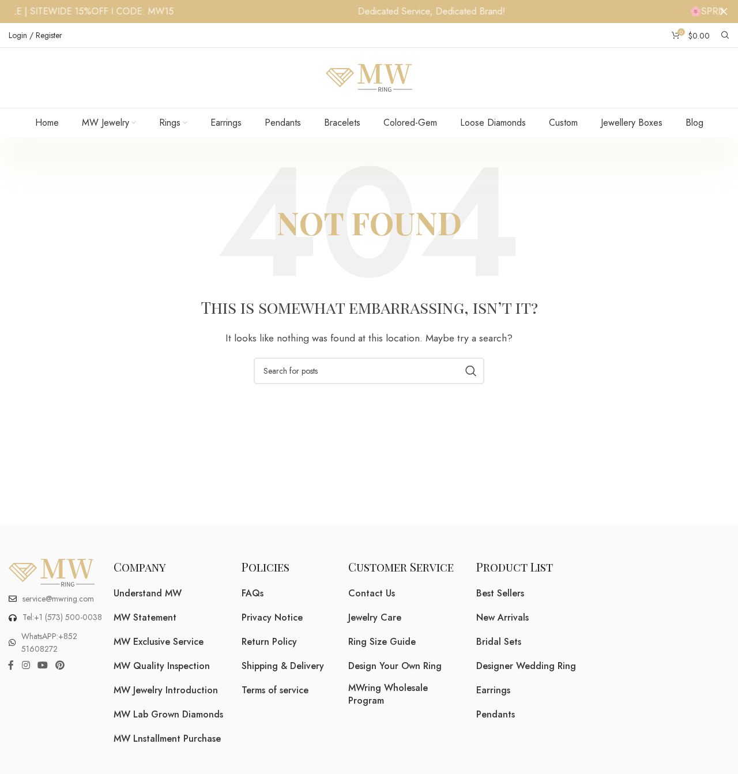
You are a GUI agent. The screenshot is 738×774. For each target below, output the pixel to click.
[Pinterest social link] (60, 666)
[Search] (725, 35)
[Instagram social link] (25, 666)
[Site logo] (369, 77)
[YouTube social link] (42, 666)
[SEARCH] (471, 371)
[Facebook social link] (11, 666)
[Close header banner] (723, 11)
